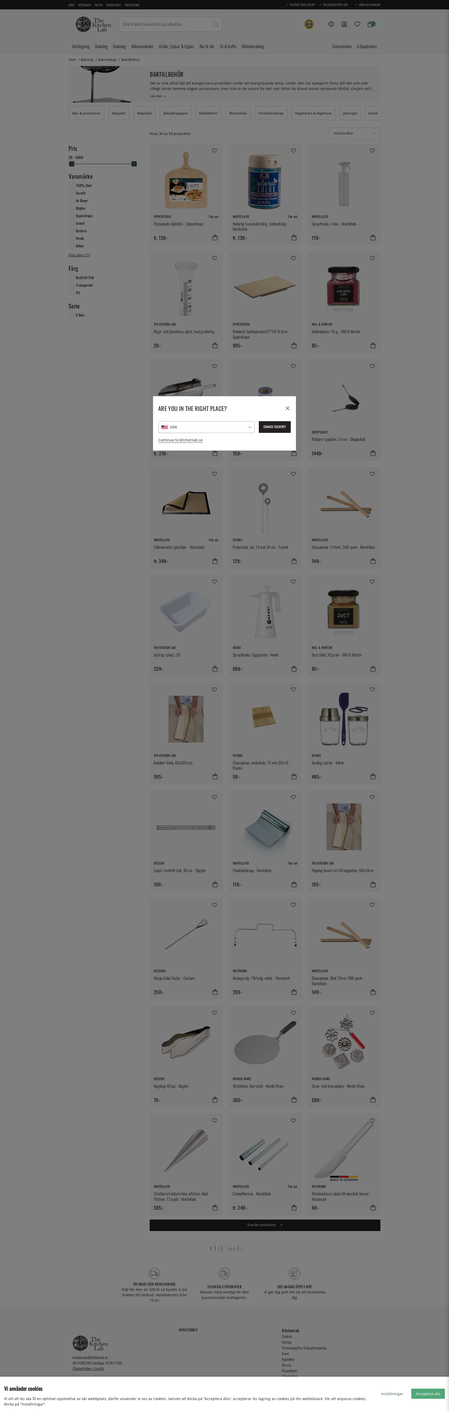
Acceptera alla (428, 1393)
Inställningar (392, 1393)
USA (173, 426)
